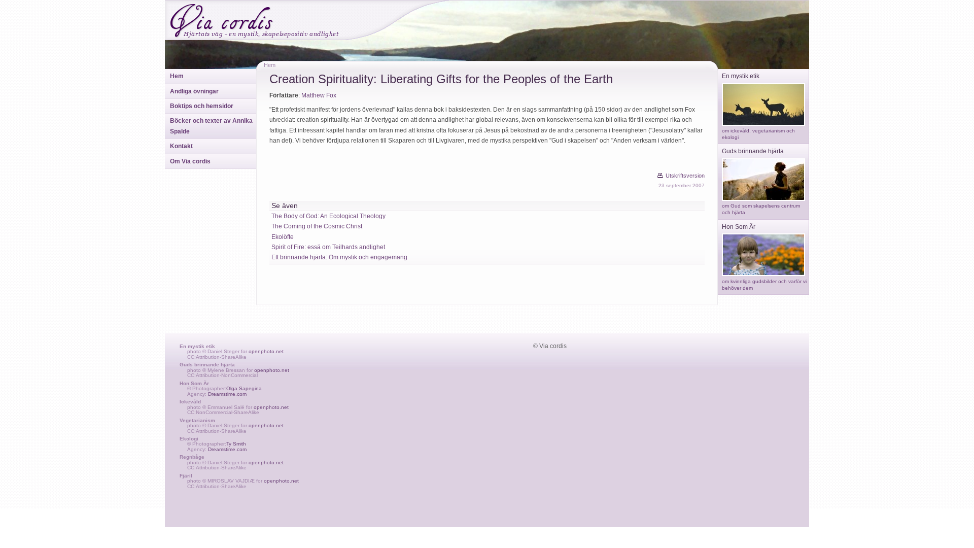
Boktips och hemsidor (201, 106)
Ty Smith (236, 444)
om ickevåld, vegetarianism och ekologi (758, 134)
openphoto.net (266, 351)
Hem (177, 76)
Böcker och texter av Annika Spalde (211, 125)
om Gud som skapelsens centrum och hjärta (761, 209)
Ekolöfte (282, 237)
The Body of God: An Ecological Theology (328, 216)
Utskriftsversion (685, 176)
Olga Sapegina (244, 388)
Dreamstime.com (227, 394)
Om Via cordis (190, 161)
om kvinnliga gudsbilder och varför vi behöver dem (764, 285)
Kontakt (181, 146)
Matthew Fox (318, 95)
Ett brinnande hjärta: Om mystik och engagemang (339, 257)
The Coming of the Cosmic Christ (316, 226)
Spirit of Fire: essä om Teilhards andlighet (328, 247)
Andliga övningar (194, 91)
